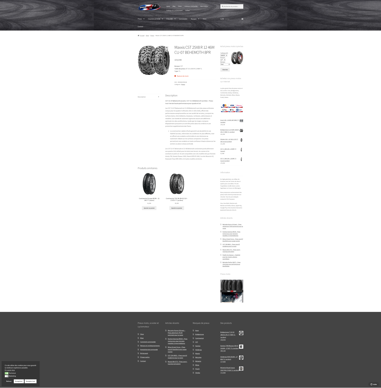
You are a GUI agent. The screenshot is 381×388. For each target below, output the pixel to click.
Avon (197, 330)
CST (196, 342)
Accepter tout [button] (30, 381)
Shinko (197, 373)
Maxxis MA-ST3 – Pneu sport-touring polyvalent (231, 251)
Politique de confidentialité (174, 10)
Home (168, 6)
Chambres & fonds (154, 19)
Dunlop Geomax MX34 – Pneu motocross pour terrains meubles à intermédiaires (231, 234)
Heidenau (198, 350)
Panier (180, 6)
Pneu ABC (169, 19)
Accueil (142, 35)
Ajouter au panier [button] (149, 208)
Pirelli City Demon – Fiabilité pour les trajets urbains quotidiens (231, 257)
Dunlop (197, 346)
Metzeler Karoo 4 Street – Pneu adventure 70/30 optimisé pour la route (233, 226)
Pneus (140, 19)
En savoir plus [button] (10, 370)
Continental (199, 338)
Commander (183, 19)
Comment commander (191, 6)
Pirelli (197, 369)
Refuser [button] (9, 381)
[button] (166, 47)
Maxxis (197, 353)
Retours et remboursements (150, 346)
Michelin (198, 361)
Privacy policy (145, 357)
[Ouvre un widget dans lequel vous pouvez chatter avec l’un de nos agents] (373, 384)
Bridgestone (199, 334)
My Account (144, 353)
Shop (147, 35)
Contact (187, 10)
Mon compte (204, 6)
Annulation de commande (149, 349)
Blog (174, 6)
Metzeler (198, 357)
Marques (194, 19)
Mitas (197, 365)
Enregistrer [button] (19, 381)
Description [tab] (142, 97)
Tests (204, 19)
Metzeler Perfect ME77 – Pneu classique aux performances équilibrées (232, 264)
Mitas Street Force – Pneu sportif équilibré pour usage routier (233, 240)
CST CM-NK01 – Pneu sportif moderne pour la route (231, 245)
